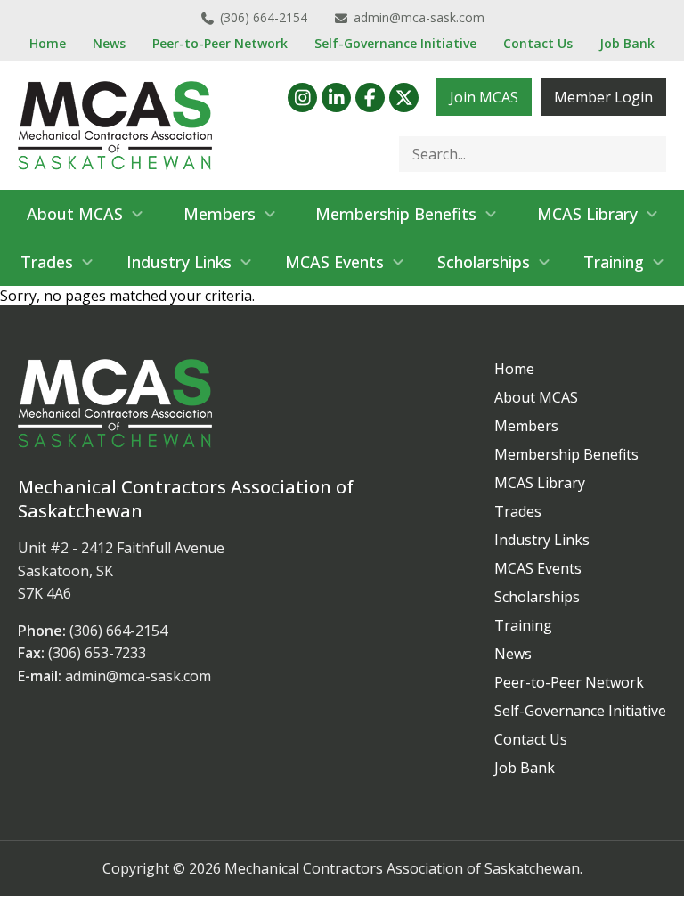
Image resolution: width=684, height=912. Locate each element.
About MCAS (75, 213)
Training (613, 262)
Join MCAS (484, 97)
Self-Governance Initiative (395, 43)
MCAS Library (587, 213)
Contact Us (538, 43)
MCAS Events (334, 262)
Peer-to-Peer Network (220, 43)
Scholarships (483, 262)
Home (47, 43)
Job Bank (627, 43)
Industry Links (179, 262)
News (109, 43)
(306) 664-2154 (263, 17)
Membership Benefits (395, 213)
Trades (46, 262)
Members (219, 213)
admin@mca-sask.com (419, 17)
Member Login (603, 97)
